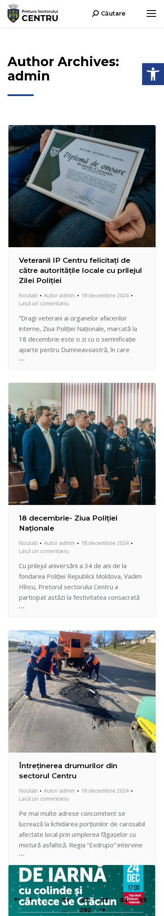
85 (143, 899)
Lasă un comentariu (44, 303)
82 (85, 899)
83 (104, 899)
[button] (153, 74)
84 (123, 899)
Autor (59, 295)
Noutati (28, 295)
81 (65, 899)
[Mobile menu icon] (151, 13)
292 (85, 909)
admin (29, 76)
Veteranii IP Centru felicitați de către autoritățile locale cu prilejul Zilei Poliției (80, 270)
